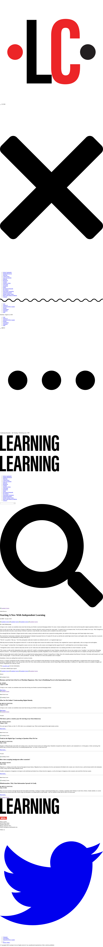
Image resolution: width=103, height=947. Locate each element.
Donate (4, 308)
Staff (4, 312)
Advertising (6, 309)
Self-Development (7, 292)
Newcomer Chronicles (8, 291)
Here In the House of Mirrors (10, 295)
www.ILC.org (5, 666)
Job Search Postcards (8, 288)
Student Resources (7, 273)
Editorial (5, 279)
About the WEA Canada (9, 306)
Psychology (6, 290)
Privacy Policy (6, 942)
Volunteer (5, 310)
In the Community (7, 272)
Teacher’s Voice (7, 283)
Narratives (5, 286)
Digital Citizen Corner (8, 294)
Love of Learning (7, 277)
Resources (5, 280)
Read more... (3, 690)
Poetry (4, 287)
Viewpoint (5, 284)
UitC (4, 304)
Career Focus (6, 276)
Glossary (5, 296)
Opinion (5, 281)
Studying (5, 275)
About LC (5, 305)
